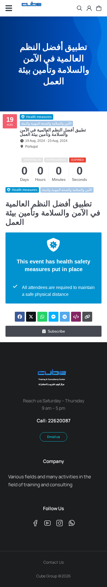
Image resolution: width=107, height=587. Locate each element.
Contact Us (53, 562)
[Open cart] (99, 8)
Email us (53, 436)
